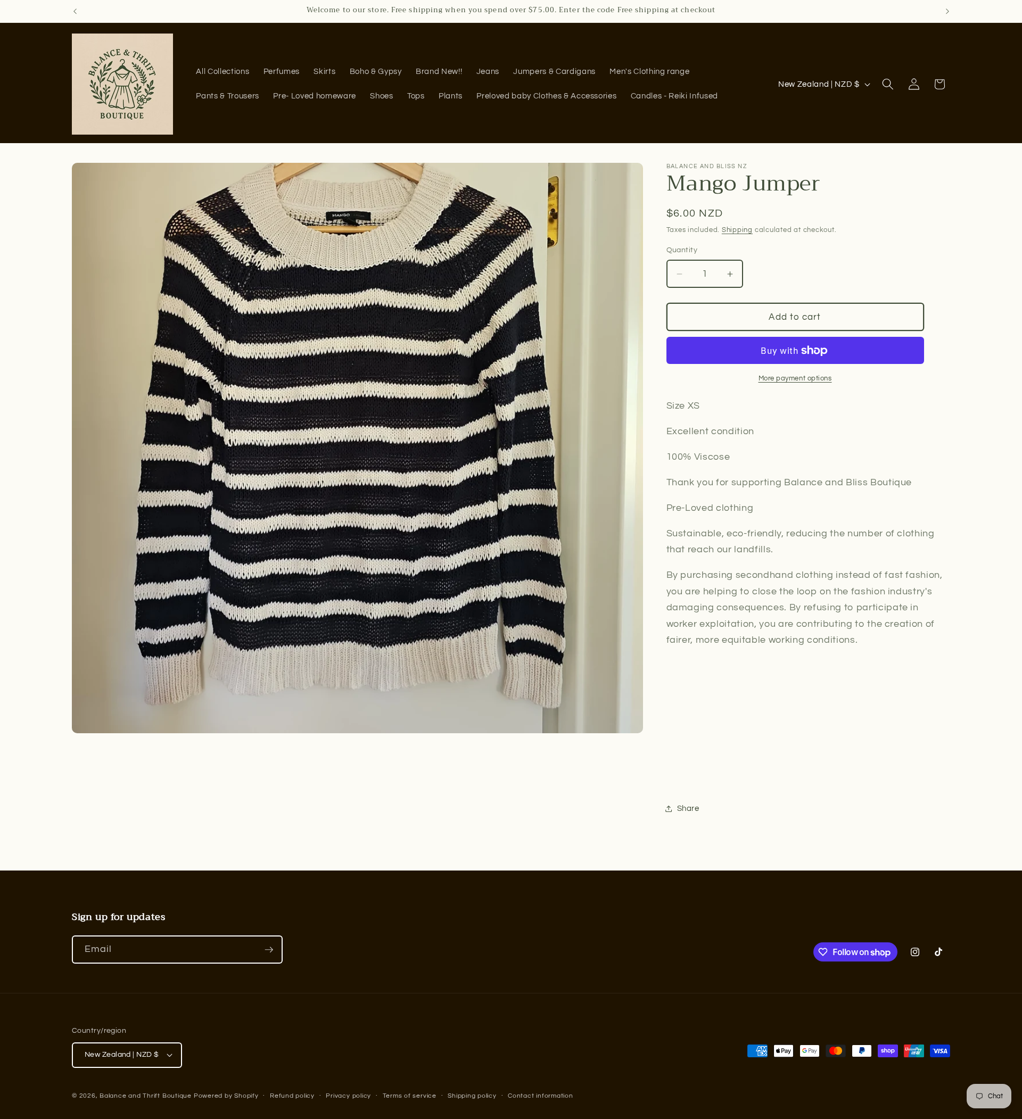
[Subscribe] (269, 949)
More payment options (795, 378)
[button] (888, 84)
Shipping (737, 230)
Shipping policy (472, 1095)
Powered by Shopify (226, 1095)
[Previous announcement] (75, 11)
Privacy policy (348, 1095)
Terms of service (409, 1095)
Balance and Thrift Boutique (147, 1095)
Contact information (540, 1095)
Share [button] (688, 808)
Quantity (682, 250)
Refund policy (292, 1095)
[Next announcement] (947, 11)
